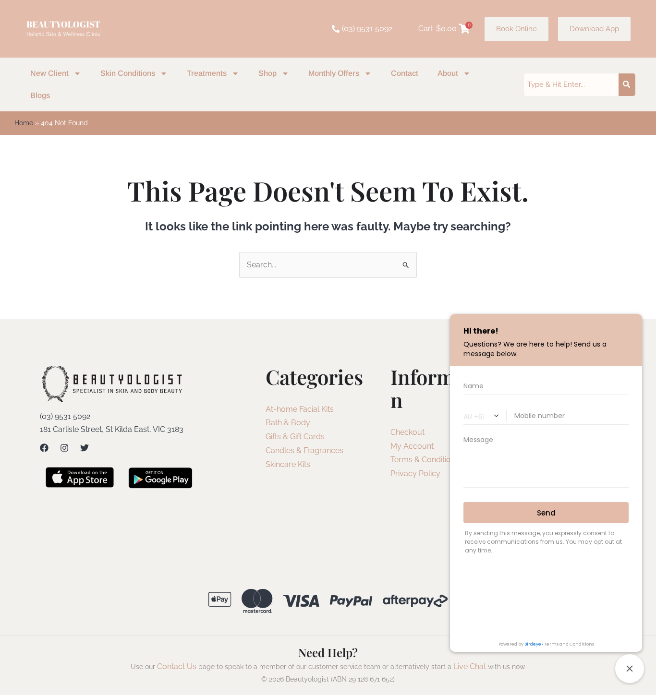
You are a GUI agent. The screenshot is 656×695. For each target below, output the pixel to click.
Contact (404, 73)
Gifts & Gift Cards (295, 436)
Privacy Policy (415, 473)
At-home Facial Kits (300, 409)
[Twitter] (84, 447)
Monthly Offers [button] (333, 73)
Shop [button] (267, 73)
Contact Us (176, 666)
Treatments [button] (207, 73)
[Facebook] (44, 447)
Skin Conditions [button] (127, 73)
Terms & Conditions (424, 459)
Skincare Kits (288, 464)
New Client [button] (49, 73)
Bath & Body (288, 422)
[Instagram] (64, 447)
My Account (412, 446)
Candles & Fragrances (304, 450)
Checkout (407, 432)
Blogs (40, 95)
